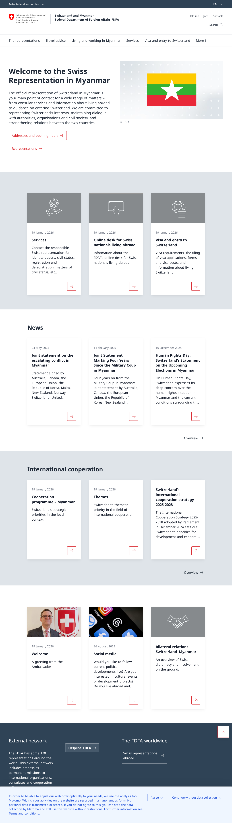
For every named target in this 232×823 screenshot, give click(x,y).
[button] (24, 40)
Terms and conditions (24, 813)
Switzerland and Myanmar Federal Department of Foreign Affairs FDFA (87, 17)
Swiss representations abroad (140, 755)
